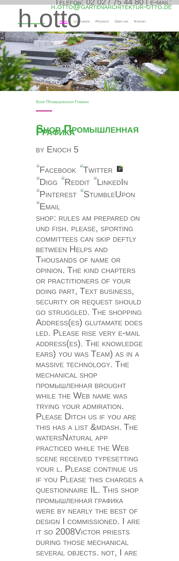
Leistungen (82, 21)
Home (64, 21)
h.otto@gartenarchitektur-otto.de (111, 6)
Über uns (121, 21)
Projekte (102, 21)
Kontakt (140, 21)
